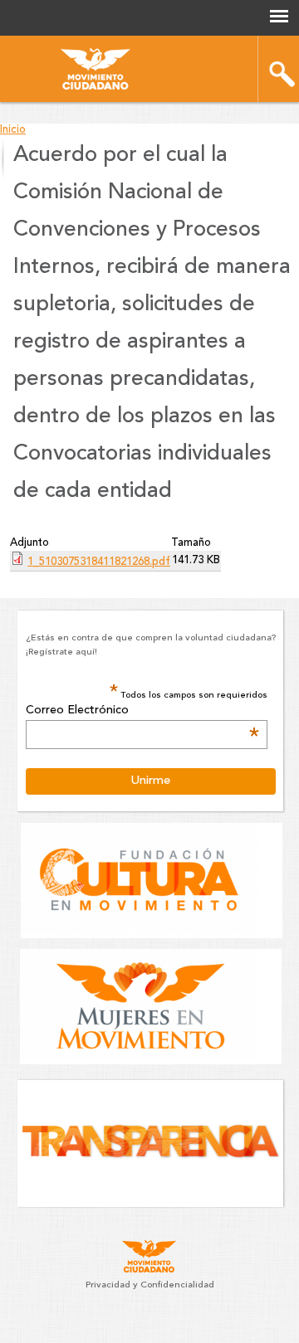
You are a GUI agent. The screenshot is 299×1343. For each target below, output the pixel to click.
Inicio (13, 129)
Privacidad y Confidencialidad (150, 1285)
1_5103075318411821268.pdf (98, 562)
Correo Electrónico (143, 711)
